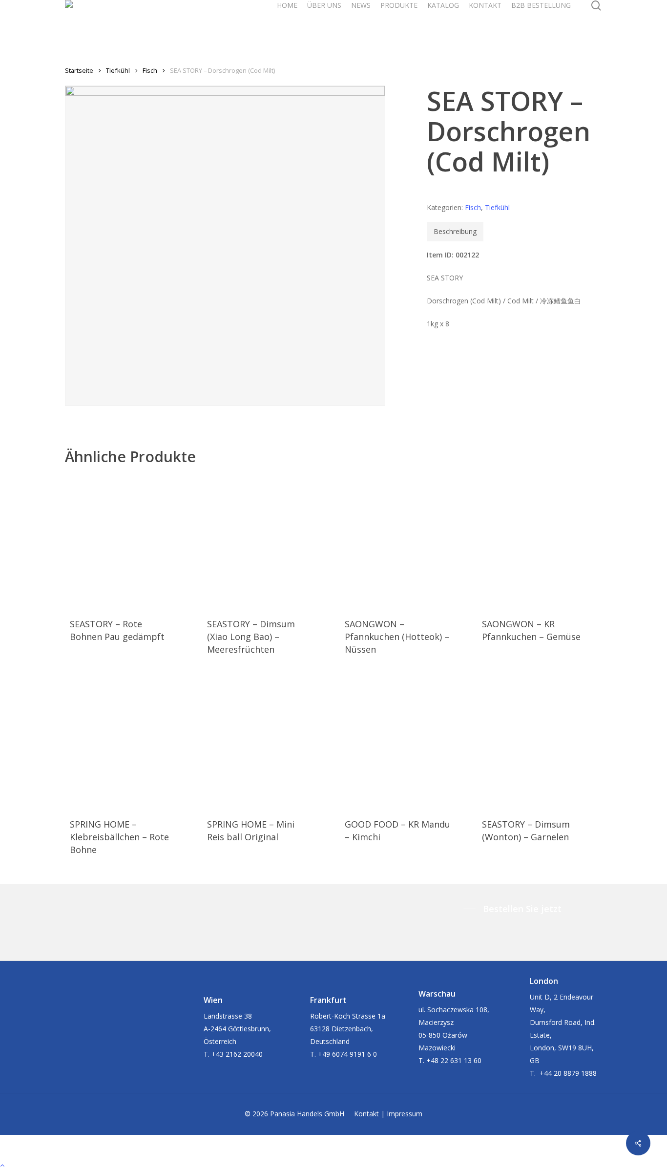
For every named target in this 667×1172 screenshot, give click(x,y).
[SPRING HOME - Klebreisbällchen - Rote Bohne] (123, 741)
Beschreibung (455, 231)
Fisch (150, 70)
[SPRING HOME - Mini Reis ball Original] (260, 741)
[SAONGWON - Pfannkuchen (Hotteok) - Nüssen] (397, 541)
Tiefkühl (118, 70)
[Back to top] (333, 1165)
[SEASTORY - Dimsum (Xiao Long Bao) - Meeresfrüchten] (260, 541)
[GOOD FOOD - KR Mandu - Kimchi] (397, 741)
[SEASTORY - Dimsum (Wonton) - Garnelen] (535, 741)
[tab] (455, 231)
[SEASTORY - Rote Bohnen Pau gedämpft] (123, 541)
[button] (514, 908)
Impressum (404, 1113)
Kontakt (366, 1113)
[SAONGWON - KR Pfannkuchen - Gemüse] (535, 541)
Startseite (79, 70)
